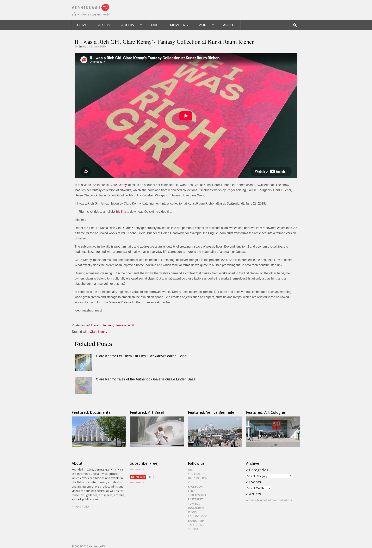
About (229, 25)
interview (107, 325)
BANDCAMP (196, 520)
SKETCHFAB (196, 525)
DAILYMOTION (198, 478)
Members (179, 25)
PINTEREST (195, 499)
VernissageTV (124, 325)
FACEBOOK (195, 486)
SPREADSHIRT (197, 495)
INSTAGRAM (196, 508)
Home (82, 25)
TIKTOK (193, 529)
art (88, 325)
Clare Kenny (118, 185)
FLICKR (192, 491)
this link (120, 211)
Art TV (104, 25)
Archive (129, 25)
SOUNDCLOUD (197, 516)
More (203, 25)
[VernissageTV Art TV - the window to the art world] (91, 10)
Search (294, 25)
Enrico (82, 46)
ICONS (192, 512)
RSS (190, 469)
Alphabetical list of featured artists (269, 500)
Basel (95, 325)
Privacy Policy (81, 506)
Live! (155, 25)
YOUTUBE (194, 474)
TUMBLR (194, 503)
